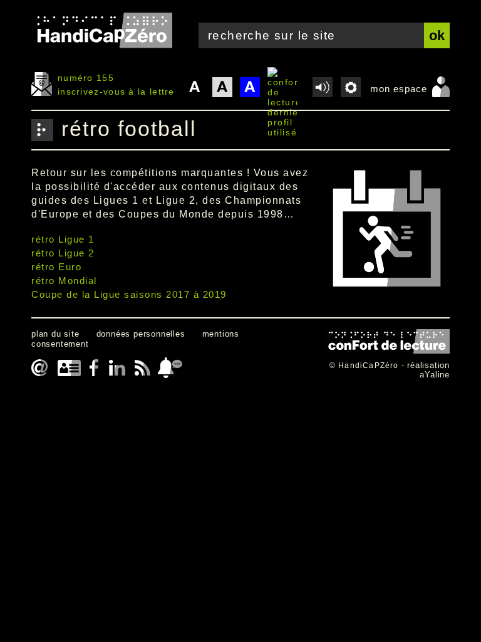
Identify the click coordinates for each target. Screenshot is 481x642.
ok (437, 35)
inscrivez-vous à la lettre (116, 92)
